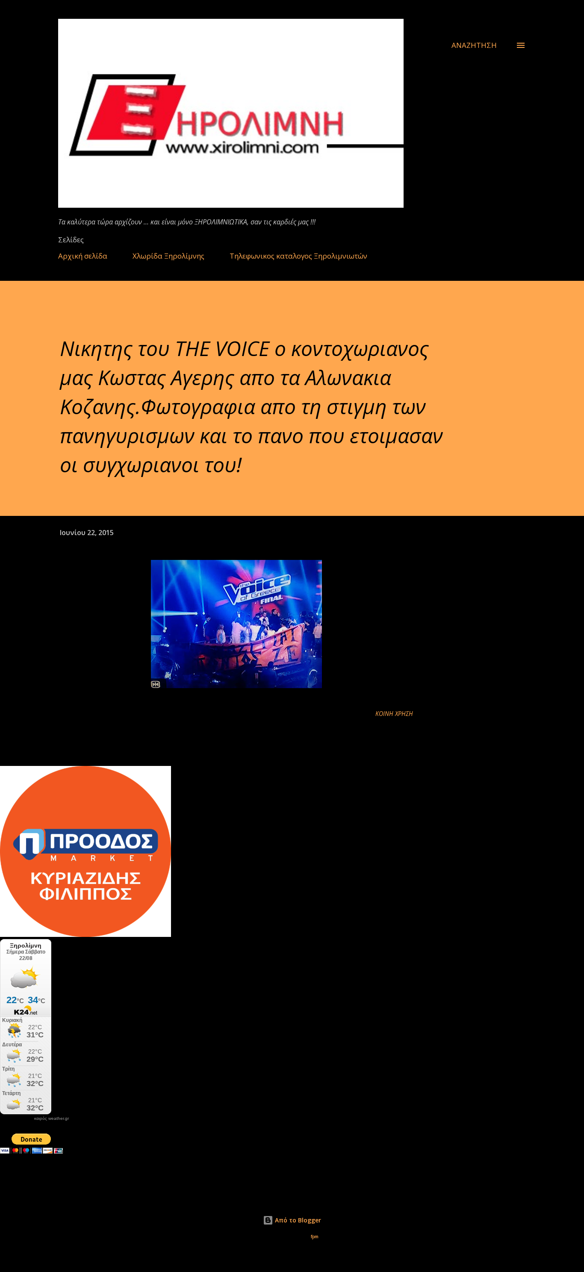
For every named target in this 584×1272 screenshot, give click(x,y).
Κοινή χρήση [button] (394, 714)
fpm (315, 1237)
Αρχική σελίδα (82, 256)
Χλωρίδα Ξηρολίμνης (168, 256)
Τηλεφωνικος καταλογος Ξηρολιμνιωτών (298, 256)
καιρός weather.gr (51, 1118)
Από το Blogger (297, 1220)
